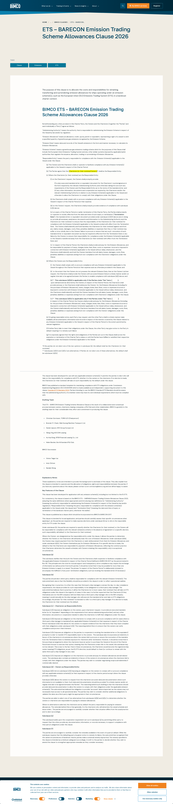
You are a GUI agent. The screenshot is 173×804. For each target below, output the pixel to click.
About (94, 6)
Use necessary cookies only (152, 798)
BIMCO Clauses (61, 22)
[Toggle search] (122, 5)
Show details (108, 799)
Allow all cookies (152, 785)
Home (44, 22)
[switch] (61, 798)
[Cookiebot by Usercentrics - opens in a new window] (17, 800)
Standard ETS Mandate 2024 (58, 390)
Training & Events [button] (62, 6)
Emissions (38, 65)
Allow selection (152, 792)
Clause (19, 65)
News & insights (80, 6)
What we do (46, 6)
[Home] (15, 5)
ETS (56, 65)
